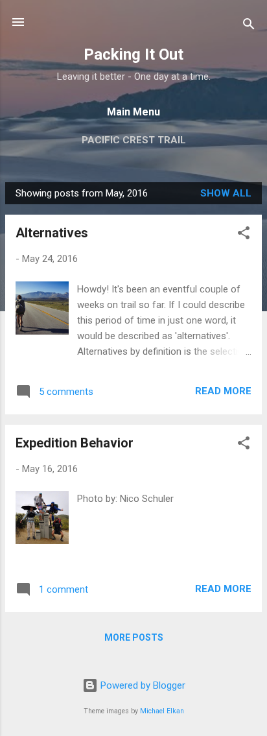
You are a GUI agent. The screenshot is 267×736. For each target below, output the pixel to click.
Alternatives (52, 233)
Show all (225, 193)
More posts (133, 637)
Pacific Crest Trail (134, 140)
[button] (243, 235)
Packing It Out (133, 54)
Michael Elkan (162, 711)
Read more (223, 391)
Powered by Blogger (141, 685)
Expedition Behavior (75, 443)
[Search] (249, 26)
